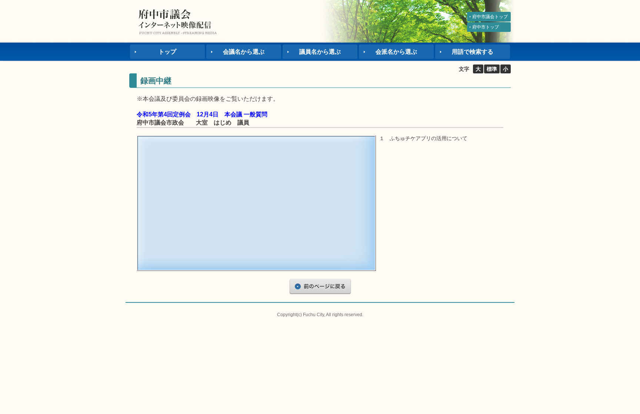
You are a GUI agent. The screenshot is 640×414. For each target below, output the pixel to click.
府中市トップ (485, 27)
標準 (492, 69)
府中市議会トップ (490, 16)
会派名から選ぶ (396, 52)
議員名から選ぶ (320, 52)
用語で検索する (472, 52)
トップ (167, 52)
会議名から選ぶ (243, 52)
